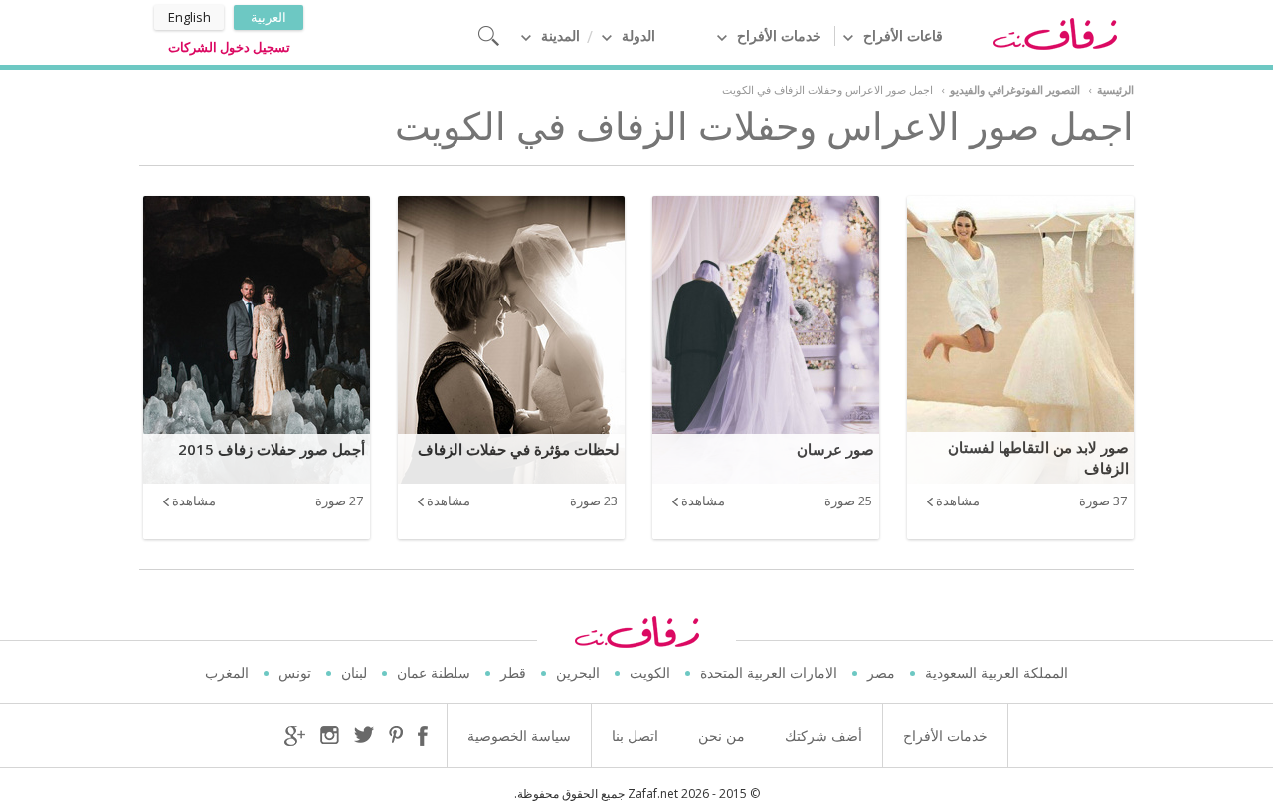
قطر (513, 672)
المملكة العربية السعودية (996, 672)
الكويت (650, 672)
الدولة (638, 35)
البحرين (578, 672)
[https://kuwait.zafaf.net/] (1054, 33)
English (189, 17)
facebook (423, 736)
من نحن (721, 735)
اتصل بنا (635, 735)
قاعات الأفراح (903, 35)
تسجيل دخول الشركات (229, 47)
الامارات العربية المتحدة (768, 672)
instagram (329, 736)
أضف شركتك (823, 735)
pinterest (396, 736)
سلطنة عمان (433, 672)
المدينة (560, 35)
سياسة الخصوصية (519, 735)
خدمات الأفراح (779, 35)
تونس (294, 672)
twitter (364, 734)
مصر (881, 672)
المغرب (227, 672)
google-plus (294, 736)
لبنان (354, 672)
